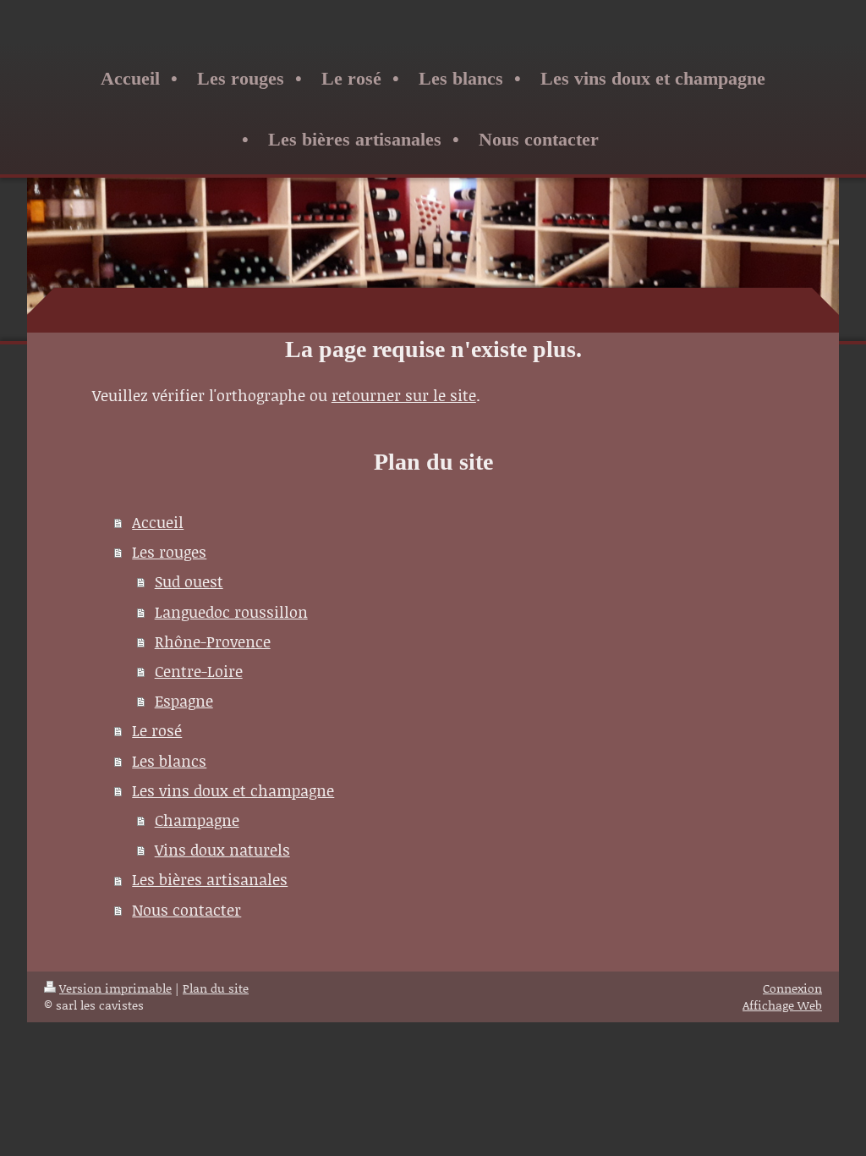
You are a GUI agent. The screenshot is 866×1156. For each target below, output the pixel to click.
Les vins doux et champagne (233, 790)
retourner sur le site (404, 395)
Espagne (184, 701)
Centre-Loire (199, 671)
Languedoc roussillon (231, 612)
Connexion (792, 988)
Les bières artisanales (210, 879)
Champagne (197, 820)
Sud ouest (189, 581)
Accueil (158, 522)
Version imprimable (115, 988)
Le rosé (157, 730)
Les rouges (169, 552)
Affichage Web (782, 1005)
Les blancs (169, 761)
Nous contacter (186, 910)
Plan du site (216, 988)
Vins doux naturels (222, 850)
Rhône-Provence (213, 641)
